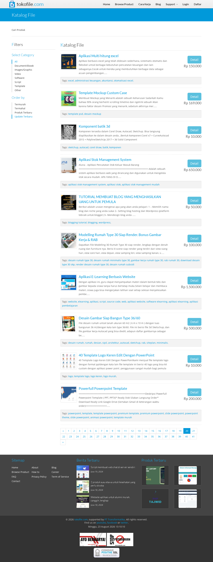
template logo (81, 376)
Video (18, 73)
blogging (93, 222)
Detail (194, 60)
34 (145, 436)
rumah (89, 342)
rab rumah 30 (171, 260)
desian (97, 342)
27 (98, 436)
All (16, 61)
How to (35, 472)
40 (186, 436)
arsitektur (113, 342)
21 (193, 430)
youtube (101, 522)
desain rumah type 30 (80, 260)
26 (91, 436)
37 (166, 436)
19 (180, 430)
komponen (115, 147)
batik (105, 147)
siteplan (151, 342)
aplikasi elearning (178, 301)
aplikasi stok (114, 184)
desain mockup (92, 113)
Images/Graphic (23, 69)
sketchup (73, 147)
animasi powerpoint (101, 417)
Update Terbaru (23, 116)
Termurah (20, 104)
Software (19, 77)
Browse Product (20, 472)
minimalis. (162, 342)
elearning (83, 301)
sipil (104, 342)
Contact (16, 481)
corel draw (96, 147)
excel (71, 80)
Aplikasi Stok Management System (105, 159)
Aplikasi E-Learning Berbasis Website (107, 277)
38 (173, 436)
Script (18, 82)
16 (159, 430)
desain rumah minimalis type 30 (112, 260)
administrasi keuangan (88, 80)
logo (70, 376)
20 (187, 430)
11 (125, 430)
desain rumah (76, 342)
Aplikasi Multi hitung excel (98, 56)
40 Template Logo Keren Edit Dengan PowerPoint (116, 355)
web (124, 301)
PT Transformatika (115, 519)
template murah (123, 417)
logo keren (96, 376)
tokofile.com (81, 519)
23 (70, 436)
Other (18, 90)
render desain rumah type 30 (92, 264)
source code (113, 301)
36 (159, 436)
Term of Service (60, 476)
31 (125, 436)
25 (84, 436)
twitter (124, 522)
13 (139, 430)
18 (173, 430)
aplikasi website (136, 301)
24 (77, 436)
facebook (112, 522)
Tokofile (30, 4)
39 (179, 436)
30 (118, 436)
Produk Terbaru (23, 112)
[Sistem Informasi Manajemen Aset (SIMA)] (187, 475)
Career (55, 472)
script (103, 301)
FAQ (14, 476)
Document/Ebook (24, 65)
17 (166, 430)
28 (104, 436)
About (35, 467)
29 (111, 436)
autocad (84, 147)
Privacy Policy (39, 476)
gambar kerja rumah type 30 (147, 260)
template (87, 413)
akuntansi (107, 80)
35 (152, 436)
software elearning (156, 301)
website (72, 301)
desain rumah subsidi (122, 264)
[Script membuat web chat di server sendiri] (84, 471)
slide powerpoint (174, 413)
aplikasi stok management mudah (141, 184)
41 (193, 436)
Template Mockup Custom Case (103, 93)
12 (132, 430)
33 (138, 436)
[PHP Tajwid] (155, 499)
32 (132, 436)
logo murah (109, 376)
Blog (54, 467)
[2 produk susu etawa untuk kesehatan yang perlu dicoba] (84, 486)
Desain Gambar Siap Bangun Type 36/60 (109, 318)
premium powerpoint (152, 413)
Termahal (20, 108)
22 (63, 436)
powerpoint (74, 413)
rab (143, 342)
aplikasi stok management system (87, 184)
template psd (75, 113)
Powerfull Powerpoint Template (103, 388)
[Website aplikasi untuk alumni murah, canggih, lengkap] (84, 501)
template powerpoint (105, 413)
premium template (128, 413)
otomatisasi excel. (124, 80)
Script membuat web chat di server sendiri (113, 467)
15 (152, 430)
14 (146, 430)
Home (15, 467)
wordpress (104, 222)
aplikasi (94, 301)
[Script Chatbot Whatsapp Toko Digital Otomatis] (155, 475)
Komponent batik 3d (94, 126)
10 (118, 430)
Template (20, 86)
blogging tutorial (77, 222)
